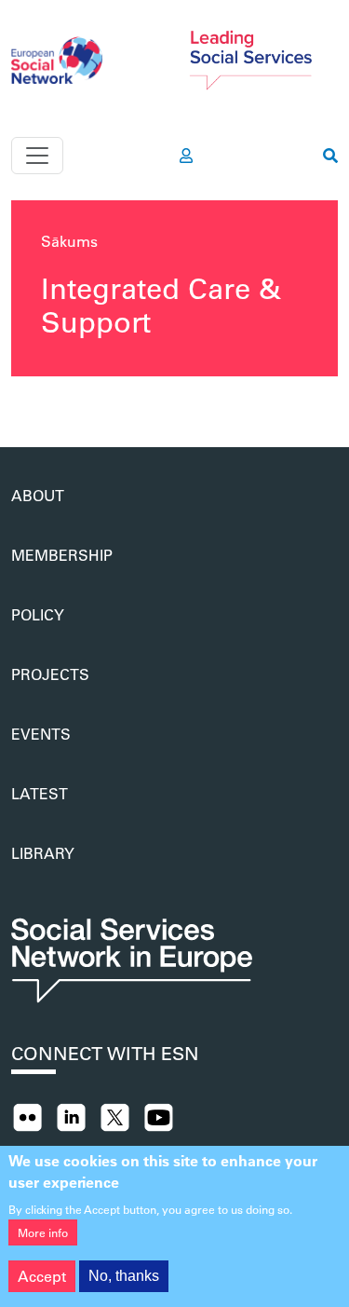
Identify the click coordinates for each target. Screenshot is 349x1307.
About (37, 495)
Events (41, 733)
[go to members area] (186, 155)
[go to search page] (330, 155)
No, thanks (123, 1276)
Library (42, 853)
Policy (37, 614)
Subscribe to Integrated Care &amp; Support (18, 402)
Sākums (69, 241)
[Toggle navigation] (37, 155)
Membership (62, 555)
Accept (42, 1276)
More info (43, 1232)
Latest (39, 793)
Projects (50, 674)
